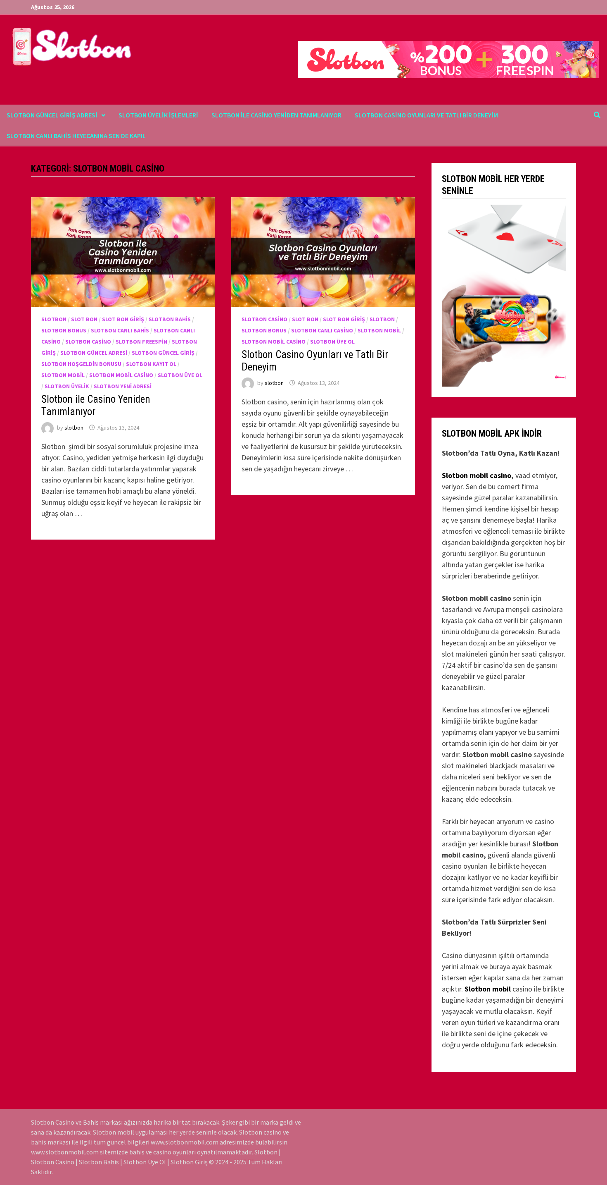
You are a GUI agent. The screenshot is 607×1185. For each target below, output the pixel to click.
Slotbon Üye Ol (180, 375)
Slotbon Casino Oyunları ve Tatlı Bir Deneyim (426, 115)
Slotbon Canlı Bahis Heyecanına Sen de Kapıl (76, 135)
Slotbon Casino (88, 341)
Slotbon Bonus (63, 330)
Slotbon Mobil (63, 375)
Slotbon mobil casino (476, 475)
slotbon (73, 427)
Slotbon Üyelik (67, 386)
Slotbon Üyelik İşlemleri (158, 115)
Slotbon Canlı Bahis (120, 330)
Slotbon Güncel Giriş (163, 352)
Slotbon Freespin (141, 341)
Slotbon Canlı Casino (322, 330)
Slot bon (84, 319)
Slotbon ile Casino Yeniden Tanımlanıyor (276, 115)
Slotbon (53, 319)
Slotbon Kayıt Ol (151, 364)
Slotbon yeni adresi (123, 386)
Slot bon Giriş (123, 319)
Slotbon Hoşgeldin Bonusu (81, 364)
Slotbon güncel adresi (93, 352)
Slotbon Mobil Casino (121, 375)
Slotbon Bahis (170, 319)
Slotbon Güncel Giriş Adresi (52, 115)
